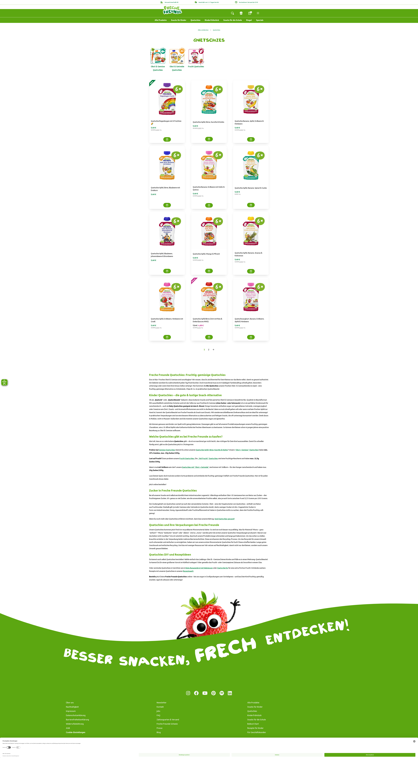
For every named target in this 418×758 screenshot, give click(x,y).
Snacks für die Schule (232, 20)
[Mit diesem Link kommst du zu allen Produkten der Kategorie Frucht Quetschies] (196, 56)
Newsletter (161, 702)
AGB (68, 728)
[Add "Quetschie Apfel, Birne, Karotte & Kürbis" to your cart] (209, 139)
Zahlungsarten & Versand (168, 719)
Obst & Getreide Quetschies (177, 68)
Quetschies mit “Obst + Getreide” (195, 467)
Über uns (70, 702)
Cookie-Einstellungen (75, 732)
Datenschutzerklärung (75, 715)
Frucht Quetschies (196, 66)
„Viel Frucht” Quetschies (208, 458)
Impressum (71, 711)
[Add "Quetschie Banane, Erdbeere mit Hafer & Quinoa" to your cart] (209, 205)
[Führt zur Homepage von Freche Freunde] (172, 10)
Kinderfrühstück (212, 20)
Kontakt (160, 706)
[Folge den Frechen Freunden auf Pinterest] (213, 693)
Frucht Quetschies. (187, 458)
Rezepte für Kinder (255, 728)
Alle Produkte (161, 20)
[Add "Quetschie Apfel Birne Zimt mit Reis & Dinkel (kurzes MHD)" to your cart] (209, 337)
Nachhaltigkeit (72, 706)
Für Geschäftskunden (256, 732)
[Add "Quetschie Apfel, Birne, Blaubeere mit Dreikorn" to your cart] (167, 205)
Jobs (158, 711)
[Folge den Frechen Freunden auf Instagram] (188, 693)
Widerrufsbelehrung (75, 723)
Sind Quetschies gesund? (225, 519)
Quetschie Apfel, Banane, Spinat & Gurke (251, 188)
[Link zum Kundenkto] (241, 13)
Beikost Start (253, 723)
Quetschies (195, 20)
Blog (159, 732)
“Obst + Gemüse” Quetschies (247, 450)
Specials (259, 20)
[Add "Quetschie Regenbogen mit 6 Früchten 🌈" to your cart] (167, 139)
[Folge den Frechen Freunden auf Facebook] (196, 693)
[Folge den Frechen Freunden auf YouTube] (204, 693)
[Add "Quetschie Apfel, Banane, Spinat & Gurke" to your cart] (251, 205)
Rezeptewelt (188, 571)
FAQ (158, 715)
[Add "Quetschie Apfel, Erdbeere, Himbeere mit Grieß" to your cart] (167, 337)
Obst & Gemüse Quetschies (158, 68)
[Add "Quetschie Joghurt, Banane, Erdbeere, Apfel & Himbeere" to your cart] (251, 337)
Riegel (249, 20)
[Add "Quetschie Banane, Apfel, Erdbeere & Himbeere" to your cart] (251, 139)
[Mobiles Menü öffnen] (258, 13)
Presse (159, 728)
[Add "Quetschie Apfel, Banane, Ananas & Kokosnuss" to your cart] (251, 271)
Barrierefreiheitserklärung (77, 719)
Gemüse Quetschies (167, 450)
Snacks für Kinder (178, 20)
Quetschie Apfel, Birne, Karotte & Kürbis (208, 122)
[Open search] (232, 13)
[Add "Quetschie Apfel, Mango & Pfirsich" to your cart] (209, 271)
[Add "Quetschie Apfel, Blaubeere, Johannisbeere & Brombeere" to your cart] (167, 271)
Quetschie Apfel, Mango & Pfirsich (206, 254)
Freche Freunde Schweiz (167, 723)
